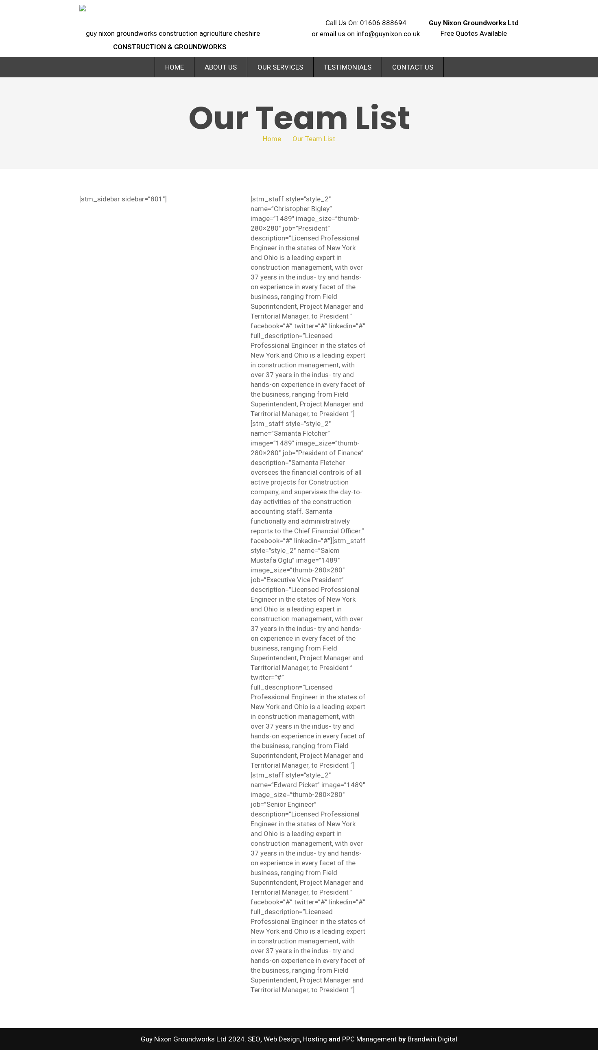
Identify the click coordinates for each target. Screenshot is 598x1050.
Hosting (315, 1039)
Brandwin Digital (432, 1039)
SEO (254, 1039)
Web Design (282, 1039)
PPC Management (369, 1039)
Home (272, 139)
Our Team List (313, 139)
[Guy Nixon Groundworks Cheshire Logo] (169, 21)
